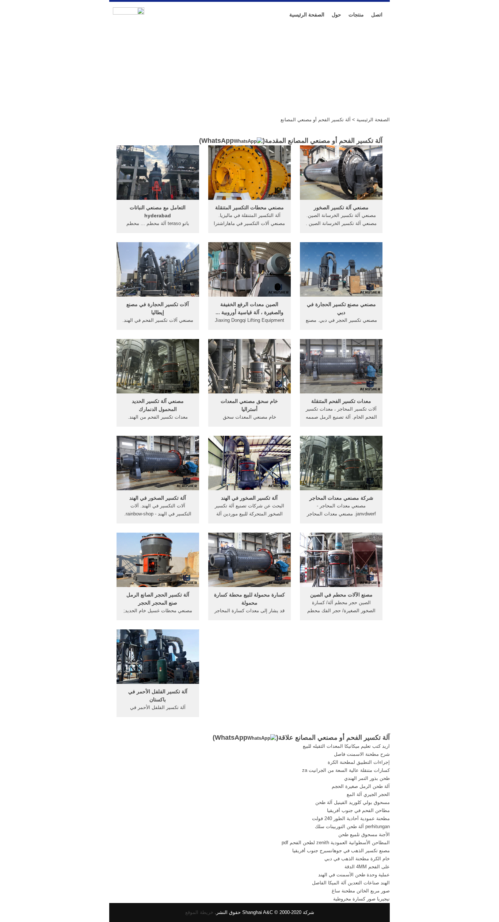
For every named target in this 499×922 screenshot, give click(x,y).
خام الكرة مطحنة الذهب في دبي (357, 858)
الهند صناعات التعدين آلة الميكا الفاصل (351, 882)
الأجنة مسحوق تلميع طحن (364, 834)
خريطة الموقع (199, 912)
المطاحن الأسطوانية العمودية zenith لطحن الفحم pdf (336, 842)
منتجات (356, 15)
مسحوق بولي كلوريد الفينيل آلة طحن (352, 802)
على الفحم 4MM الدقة (367, 866)
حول (336, 15)
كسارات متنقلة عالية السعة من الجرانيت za (346, 770)
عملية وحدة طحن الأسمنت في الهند (354, 874)
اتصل (376, 15)
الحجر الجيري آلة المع (368, 794)
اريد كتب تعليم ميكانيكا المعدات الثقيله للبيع (346, 746)
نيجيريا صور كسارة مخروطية (361, 899)
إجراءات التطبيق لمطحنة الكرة (359, 762)
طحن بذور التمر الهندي (367, 778)
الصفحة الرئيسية (306, 15)
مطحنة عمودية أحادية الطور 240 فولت (351, 818)
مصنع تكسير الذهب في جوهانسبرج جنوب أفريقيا (341, 850)
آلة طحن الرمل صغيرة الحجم (361, 786)
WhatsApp (217, 140)
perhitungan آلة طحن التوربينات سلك (352, 826)
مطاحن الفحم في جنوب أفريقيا (358, 810)
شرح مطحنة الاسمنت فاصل (362, 754)
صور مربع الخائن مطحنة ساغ (361, 891)
